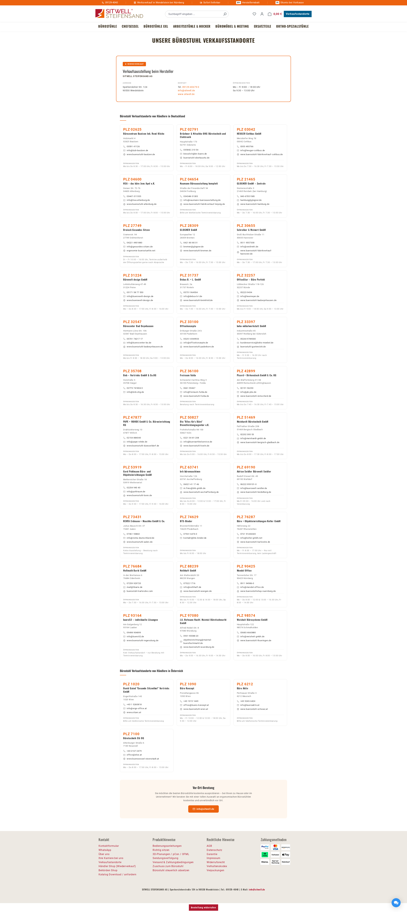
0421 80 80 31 (190, 242)
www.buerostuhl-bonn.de (139, 495)
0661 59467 (189, 388)
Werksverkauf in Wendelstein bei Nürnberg (160, 2)
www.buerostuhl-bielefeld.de (198, 300)
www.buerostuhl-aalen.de (139, 542)
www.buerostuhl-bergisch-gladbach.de (259, 442)
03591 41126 (133, 146)
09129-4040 (111, 2)
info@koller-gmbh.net (251, 538)
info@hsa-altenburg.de (138, 200)
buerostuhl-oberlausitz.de (196, 158)
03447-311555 (134, 196)
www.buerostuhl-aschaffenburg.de (201, 492)
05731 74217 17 (135, 339)
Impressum (213, 858)
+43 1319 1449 (190, 701)
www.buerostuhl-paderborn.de (198, 346)
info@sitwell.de (186, 90)
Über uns (104, 854)
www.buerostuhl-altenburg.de (142, 204)
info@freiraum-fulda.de (195, 392)
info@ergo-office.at (137, 708)
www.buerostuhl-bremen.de (197, 250)
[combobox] (193, 14)
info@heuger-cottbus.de (252, 150)
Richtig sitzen (161, 850)
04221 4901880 (134, 242)
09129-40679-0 (190, 87)
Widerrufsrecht (216, 862)
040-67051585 (247, 196)
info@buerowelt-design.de (140, 296)
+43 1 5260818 (134, 704)
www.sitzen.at (134, 712)
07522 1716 (189, 583)
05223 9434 (246, 292)
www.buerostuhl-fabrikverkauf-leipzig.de (204, 204)
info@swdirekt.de (249, 246)
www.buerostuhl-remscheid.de (255, 396)
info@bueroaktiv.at (249, 705)
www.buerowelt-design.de (140, 300)
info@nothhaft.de (192, 587)
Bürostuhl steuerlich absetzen (171, 870)
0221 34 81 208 (191, 438)
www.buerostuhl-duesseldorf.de (143, 445)
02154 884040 (134, 438)
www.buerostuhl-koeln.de (196, 445)
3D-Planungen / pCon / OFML (171, 854)
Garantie (212, 854)
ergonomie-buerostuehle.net (141, 250)
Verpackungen (215, 870)
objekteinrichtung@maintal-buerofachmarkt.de (197, 641)
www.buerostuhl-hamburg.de (254, 204)
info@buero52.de (135, 636)
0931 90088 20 (190, 636)
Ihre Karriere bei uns (111, 858)
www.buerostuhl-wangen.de (197, 591)
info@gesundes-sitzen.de (140, 246)
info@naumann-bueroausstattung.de (202, 200)
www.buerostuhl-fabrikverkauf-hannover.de (256, 252)
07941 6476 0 (190, 534)
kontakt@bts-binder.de (195, 538)
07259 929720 (134, 583)
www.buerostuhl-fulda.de (196, 396)
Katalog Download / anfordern (117, 874)
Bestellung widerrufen (203, 907)
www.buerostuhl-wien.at (195, 709)
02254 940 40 (133, 487)
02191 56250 (246, 388)
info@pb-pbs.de (248, 392)
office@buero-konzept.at (196, 705)
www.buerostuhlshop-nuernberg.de (258, 591)
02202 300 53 (247, 434)
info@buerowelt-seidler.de (253, 488)
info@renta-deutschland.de (140, 538)
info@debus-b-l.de (192, 296)
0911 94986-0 (247, 583)
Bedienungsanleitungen (167, 845)
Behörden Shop (108, 870)
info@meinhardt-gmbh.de (253, 438)
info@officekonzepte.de (195, 342)
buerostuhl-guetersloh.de (253, 346)
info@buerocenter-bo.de (139, 342)
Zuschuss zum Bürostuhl (168, 866)
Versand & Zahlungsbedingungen (173, 862)
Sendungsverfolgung (165, 858)
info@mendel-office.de (252, 587)
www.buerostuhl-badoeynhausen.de (258, 300)
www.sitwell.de (186, 94)
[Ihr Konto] (262, 14)
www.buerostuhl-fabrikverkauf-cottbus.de (261, 154)
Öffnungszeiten (241, 83)
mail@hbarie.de (134, 587)
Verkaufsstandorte (298, 13)
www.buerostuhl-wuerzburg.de (198, 647)
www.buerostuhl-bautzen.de (141, 154)
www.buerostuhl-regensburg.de (142, 640)
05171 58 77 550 (135, 292)
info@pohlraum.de (136, 491)
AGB (209, 845)
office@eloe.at (134, 755)
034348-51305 (190, 196)
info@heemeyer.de (249, 296)
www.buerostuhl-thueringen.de (255, 640)
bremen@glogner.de (193, 246)
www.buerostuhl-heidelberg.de (255, 492)
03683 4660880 (248, 632)
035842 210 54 (190, 150)
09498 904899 (134, 632)
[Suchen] (224, 14)
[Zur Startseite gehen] (119, 13)
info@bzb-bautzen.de (137, 150)
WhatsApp (105, 850)
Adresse (127, 83)
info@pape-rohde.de (137, 442)
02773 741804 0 (135, 388)
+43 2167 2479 (134, 751)
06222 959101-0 (248, 484)
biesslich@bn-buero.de (195, 154)
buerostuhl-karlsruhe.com (140, 591)
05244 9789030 (248, 339)
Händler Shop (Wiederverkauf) (117, 866)
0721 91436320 (248, 534)
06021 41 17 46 (191, 484)
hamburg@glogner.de (251, 200)
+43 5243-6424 (247, 701)
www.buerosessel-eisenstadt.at (143, 759)
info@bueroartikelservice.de (197, 442)
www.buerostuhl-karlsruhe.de (255, 542)
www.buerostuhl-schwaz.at (254, 709)
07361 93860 (133, 534)
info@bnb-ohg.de (135, 392)
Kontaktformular (109, 845)
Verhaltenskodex (217, 866)
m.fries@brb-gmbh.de (194, 488)
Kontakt (182, 83)
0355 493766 (246, 146)
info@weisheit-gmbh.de (252, 636)
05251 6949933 (191, 339)
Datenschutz (214, 850)
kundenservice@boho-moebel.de (256, 342)
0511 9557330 (247, 242)
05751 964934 (190, 292)
